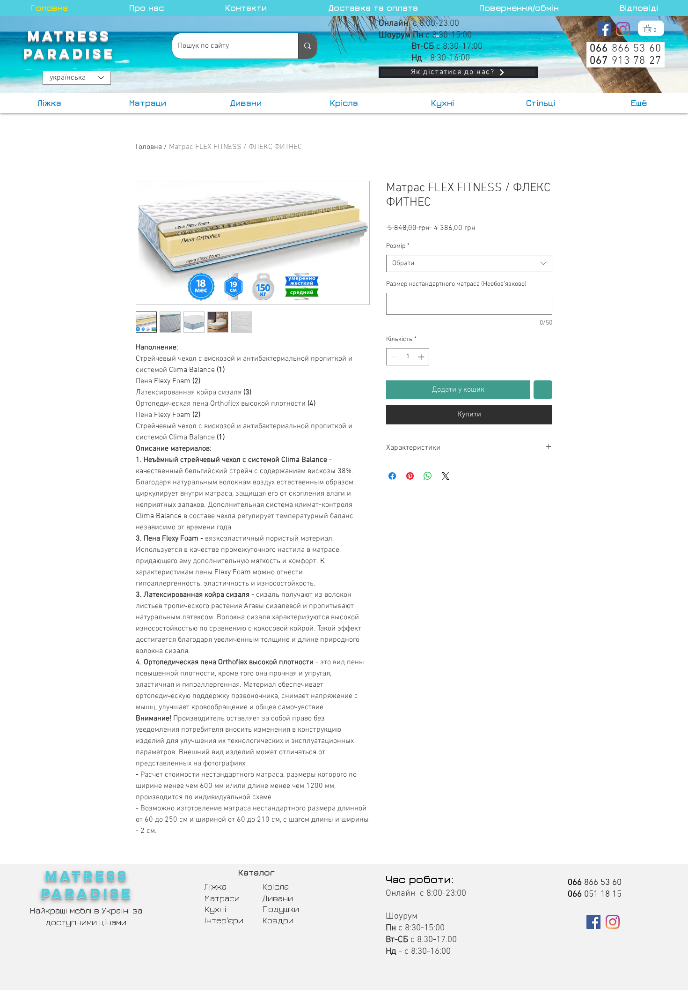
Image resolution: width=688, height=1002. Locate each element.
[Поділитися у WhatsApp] (427, 476)
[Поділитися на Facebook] (392, 476)
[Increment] (422, 357)
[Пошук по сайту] (307, 46)
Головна (149, 147)
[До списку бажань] (543, 389)
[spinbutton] (407, 357)
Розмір (398, 246)
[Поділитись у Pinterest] (410, 476)
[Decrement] (393, 357)
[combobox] (469, 264)
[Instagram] (623, 29)
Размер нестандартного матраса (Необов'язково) (456, 284)
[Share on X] (445, 476)
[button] (652, 28)
